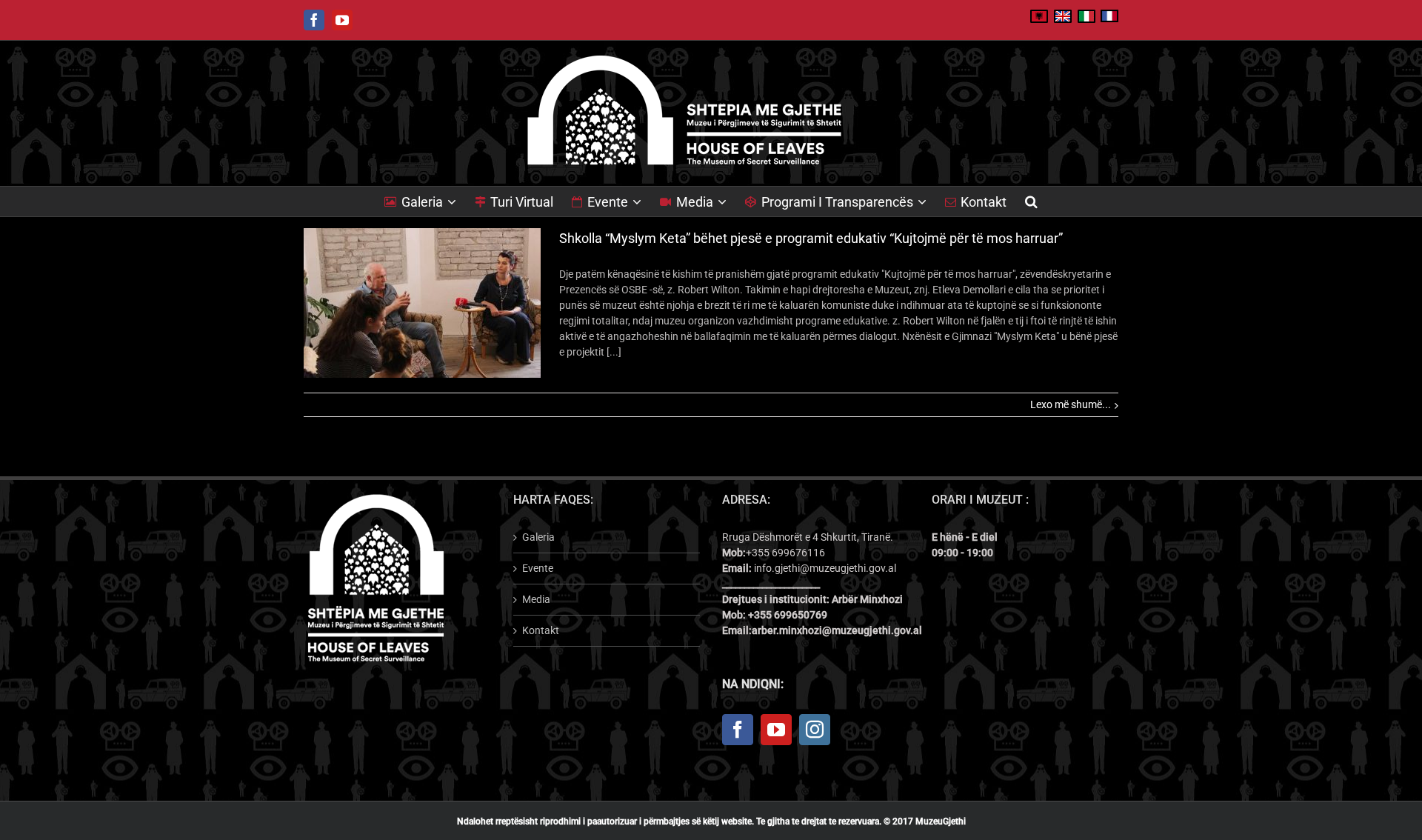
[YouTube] (776, 729)
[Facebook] (737, 729)
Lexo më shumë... (1070, 404)
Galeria (538, 537)
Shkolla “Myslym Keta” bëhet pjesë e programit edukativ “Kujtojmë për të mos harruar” (811, 238)
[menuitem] (429, 201)
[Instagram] (814, 729)
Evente (537, 568)
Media (536, 599)
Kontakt (540, 630)
